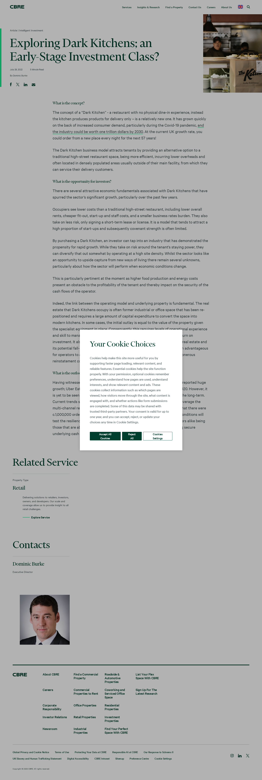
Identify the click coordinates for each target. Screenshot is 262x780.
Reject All (132, 436)
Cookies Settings (158, 436)
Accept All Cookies (105, 436)
